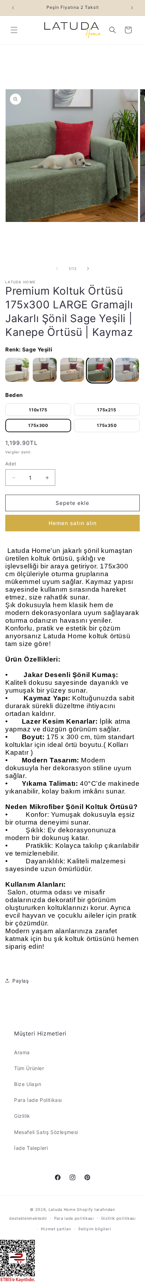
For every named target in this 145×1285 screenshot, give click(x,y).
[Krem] (17, 370)
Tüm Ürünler (29, 1068)
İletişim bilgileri (94, 1228)
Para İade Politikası (38, 1100)
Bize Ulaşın (28, 1084)
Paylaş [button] (20, 981)
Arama (22, 1052)
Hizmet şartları (56, 1228)
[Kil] (72, 370)
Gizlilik (22, 1116)
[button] (14, 30)
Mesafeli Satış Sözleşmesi (46, 1132)
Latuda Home (62, 1209)
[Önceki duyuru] (13, 8)
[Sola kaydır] (57, 268)
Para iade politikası (74, 1218)
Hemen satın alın (73, 523)
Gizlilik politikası (118, 1218)
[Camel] (45, 370)
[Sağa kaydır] (88, 268)
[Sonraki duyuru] (132, 8)
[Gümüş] (127, 370)
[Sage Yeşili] (100, 370)
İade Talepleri (31, 1148)
